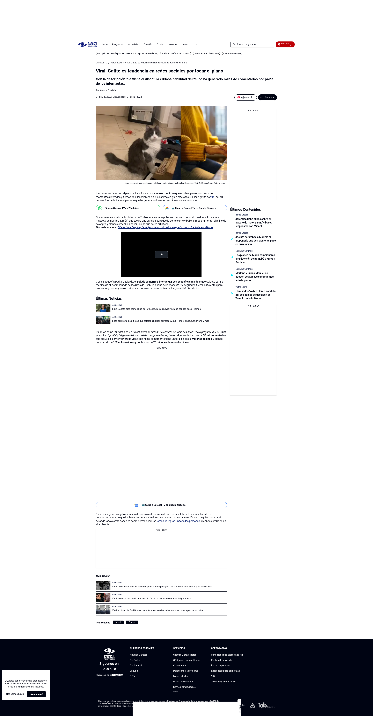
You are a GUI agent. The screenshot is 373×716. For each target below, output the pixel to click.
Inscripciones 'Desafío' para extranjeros (114, 53)
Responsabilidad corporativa (226, 670)
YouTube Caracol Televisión (206, 53)
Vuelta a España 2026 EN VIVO (176, 53)
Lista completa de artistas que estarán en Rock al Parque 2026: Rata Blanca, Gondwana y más (160, 321)
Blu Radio (135, 660)
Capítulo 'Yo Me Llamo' (147, 53)
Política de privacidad (222, 660)
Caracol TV (101, 62)
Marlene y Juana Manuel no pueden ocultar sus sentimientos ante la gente (254, 277)
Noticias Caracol (138, 654)
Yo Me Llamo (241, 287)
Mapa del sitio (180, 676)
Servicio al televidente (184, 687)
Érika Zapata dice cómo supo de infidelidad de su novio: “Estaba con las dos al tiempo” (157, 309)
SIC (213, 676)
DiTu (132, 676)
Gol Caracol (136, 665)
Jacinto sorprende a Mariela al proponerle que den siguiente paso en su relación (255, 240)
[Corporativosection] (242, 648)
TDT (175, 692)
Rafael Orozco (241, 215)
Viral (118, 622)
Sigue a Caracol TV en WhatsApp (122, 208)
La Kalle (134, 670)
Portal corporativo (220, 665)
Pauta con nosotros (183, 681)
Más (196, 44)
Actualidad (116, 62)
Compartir (270, 97)
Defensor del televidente (185, 670)
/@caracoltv (247, 97)
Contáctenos (179, 665)
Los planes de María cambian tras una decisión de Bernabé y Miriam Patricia (255, 258)
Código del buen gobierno (186, 660)
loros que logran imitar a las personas (178, 520)
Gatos (132, 622)
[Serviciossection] (198, 648)
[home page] (87, 44)
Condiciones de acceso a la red (227, 654)
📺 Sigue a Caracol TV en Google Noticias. (164, 505)
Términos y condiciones (223, 681)
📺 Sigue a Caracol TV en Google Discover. (194, 208)
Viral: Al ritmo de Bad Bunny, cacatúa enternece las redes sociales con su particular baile (157, 610)
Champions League (232, 53)
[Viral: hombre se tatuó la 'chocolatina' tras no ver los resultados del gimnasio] (103, 597)
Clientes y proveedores (184, 654)
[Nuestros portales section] (155, 648)
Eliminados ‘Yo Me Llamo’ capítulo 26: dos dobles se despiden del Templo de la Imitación (255, 295)
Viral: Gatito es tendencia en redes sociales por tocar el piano (156, 62)
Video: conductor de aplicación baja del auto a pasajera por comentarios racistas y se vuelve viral (162, 586)
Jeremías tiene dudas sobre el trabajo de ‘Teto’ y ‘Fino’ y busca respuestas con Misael (253, 222)
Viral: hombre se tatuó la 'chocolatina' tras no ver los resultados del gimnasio (151, 598)
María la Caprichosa (244, 251)
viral (212, 196)
